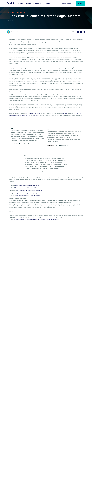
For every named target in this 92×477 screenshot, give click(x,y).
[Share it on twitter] (84, 31)
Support (69, 3)
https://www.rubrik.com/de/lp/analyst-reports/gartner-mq (27, 187)
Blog (9, 9)
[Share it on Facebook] (78, 31)
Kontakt (80, 3)
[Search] (74, 3)
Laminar (38, 104)
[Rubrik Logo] (11, 3)
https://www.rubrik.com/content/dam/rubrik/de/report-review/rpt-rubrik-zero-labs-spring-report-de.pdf (36, 219)
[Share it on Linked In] (81, 31)
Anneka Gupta (16, 31)
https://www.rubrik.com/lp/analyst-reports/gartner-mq (27, 185)
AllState (65, 113)
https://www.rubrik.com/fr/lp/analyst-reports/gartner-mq (29, 190)
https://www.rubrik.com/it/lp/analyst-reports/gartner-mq (28, 195)
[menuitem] (20, 3)
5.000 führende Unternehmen (32, 113)
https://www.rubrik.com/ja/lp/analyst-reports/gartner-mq (28, 193)
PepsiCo (14, 115)
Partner (64, 3)
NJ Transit (36, 115)
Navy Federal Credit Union (24, 115)
